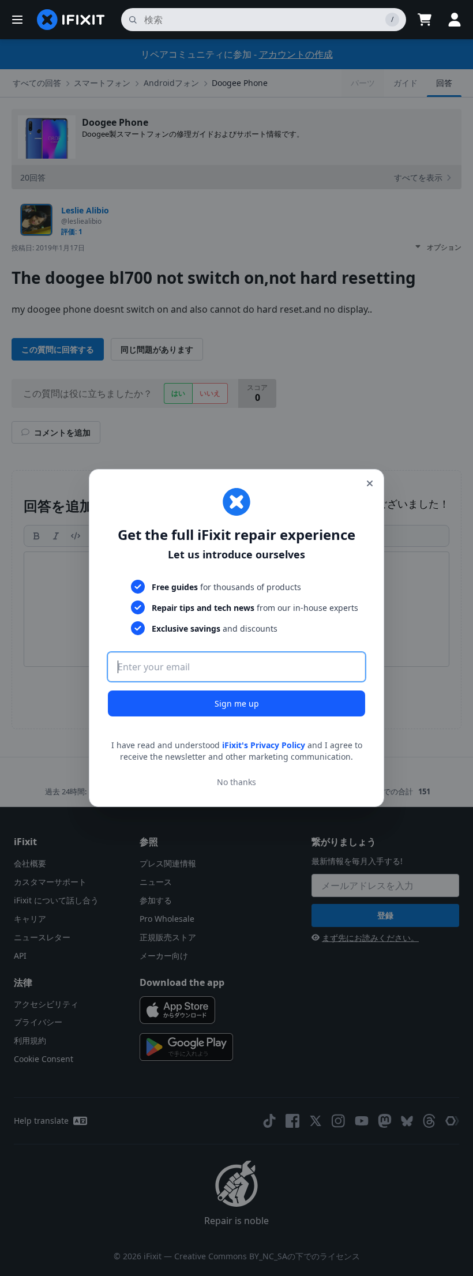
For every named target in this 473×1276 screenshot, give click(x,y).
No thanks (236, 781)
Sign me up (237, 703)
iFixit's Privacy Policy (263, 745)
